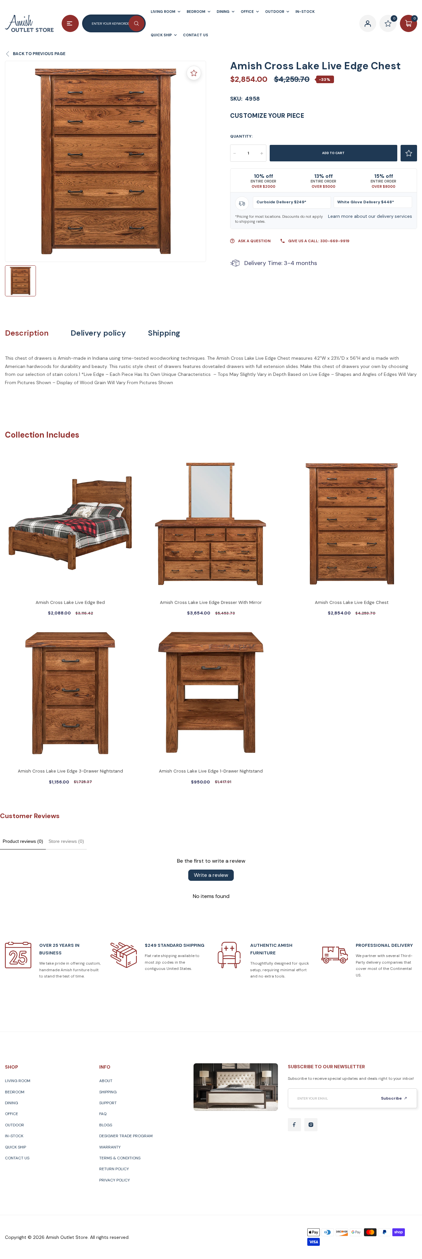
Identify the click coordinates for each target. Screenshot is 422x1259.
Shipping (164, 333)
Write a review (211, 875)
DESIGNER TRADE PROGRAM (126, 1136)
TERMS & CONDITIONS (119, 1158)
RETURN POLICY (114, 1169)
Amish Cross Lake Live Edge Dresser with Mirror (211, 602)
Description (26, 333)
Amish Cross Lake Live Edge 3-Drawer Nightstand (70, 771)
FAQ (102, 1113)
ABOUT (105, 1080)
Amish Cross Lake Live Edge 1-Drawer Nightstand (211, 771)
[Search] (136, 23)
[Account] (368, 23)
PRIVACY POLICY (114, 1180)
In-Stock (14, 1136)
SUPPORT (108, 1103)
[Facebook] (294, 1124)
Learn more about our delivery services (370, 216)
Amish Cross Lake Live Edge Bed (70, 602)
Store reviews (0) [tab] (66, 841)
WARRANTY (110, 1147)
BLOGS (105, 1125)
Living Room (17, 1080)
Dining (11, 1103)
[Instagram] (310, 1124)
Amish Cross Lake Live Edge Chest (351, 602)
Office (11, 1113)
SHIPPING (108, 1092)
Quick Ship (15, 1147)
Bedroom (14, 1092)
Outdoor (14, 1125)
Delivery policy (98, 333)
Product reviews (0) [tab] (23, 841)
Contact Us (17, 1158)
